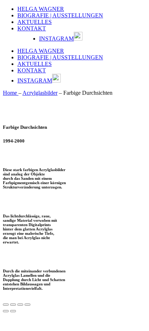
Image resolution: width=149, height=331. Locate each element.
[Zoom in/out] (27, 305)
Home (10, 93)
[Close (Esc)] (6, 305)
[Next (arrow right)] (13, 311)
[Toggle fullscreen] (20, 305)
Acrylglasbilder (40, 93)
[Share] (13, 305)
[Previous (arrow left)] (6, 311)
